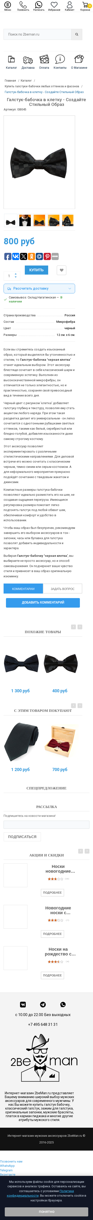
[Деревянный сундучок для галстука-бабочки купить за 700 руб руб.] (61, 742)
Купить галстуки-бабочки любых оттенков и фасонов (42, 86)
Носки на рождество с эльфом (58, 952)
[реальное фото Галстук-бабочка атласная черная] (61, 663)
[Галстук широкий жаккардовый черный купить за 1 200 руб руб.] (21, 742)
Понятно (46, 1212)
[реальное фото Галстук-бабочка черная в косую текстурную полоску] (21, 663)
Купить (36, 270)
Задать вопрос (63, 589)
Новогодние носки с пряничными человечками (58, 910)
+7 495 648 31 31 (43, 1024)
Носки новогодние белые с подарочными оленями (58, 869)
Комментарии (23, 589)
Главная (10, 80)
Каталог (26, 80)
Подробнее (52, 892)
